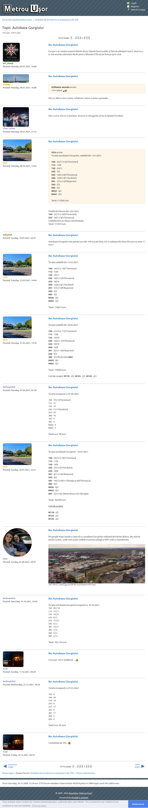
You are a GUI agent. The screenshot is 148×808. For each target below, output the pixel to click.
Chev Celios (9, 128)
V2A (5, 162)
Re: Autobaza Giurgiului (63, 44)
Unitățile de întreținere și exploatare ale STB (56, 19)
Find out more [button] (39, 806)
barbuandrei (9, 386)
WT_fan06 (8, 63)
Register (133, 6)
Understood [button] (138, 804)
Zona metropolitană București (17, 19)
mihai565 (7, 234)
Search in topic (136, 9)
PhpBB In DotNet (80, 797)
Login (132, 3)
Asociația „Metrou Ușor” (80, 793)
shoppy (6, 84)
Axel (5, 668)
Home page (7, 773)
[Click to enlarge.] (96, 564)
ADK (5, 558)
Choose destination (85, 773)
